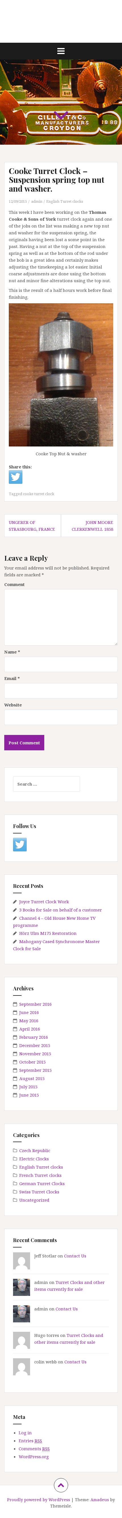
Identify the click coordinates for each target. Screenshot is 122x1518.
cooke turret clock (38, 493)
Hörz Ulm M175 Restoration (48, 933)
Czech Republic (34, 1150)
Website (13, 705)
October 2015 (32, 1062)
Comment (14, 584)
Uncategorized (34, 1200)
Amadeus (100, 1499)
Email (12, 678)
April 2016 (29, 1029)
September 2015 (35, 1070)
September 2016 (35, 1004)
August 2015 (32, 1078)
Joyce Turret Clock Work (44, 901)
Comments (34, 1448)
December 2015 (34, 1045)
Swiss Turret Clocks (39, 1192)
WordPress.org (34, 1456)
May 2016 (28, 1020)
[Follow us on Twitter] (20, 844)
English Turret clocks (64, 201)
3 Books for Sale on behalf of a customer (60, 910)
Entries (30, 1440)
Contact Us (75, 1256)
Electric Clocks (34, 1158)
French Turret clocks (40, 1175)
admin (36, 201)
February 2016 (33, 1037)
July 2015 (28, 1086)
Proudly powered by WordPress (38, 1499)
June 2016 (29, 1012)
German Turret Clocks (42, 1183)
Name (12, 652)
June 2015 (29, 1095)
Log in (25, 1432)
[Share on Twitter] (15, 477)
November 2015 (35, 1053)
